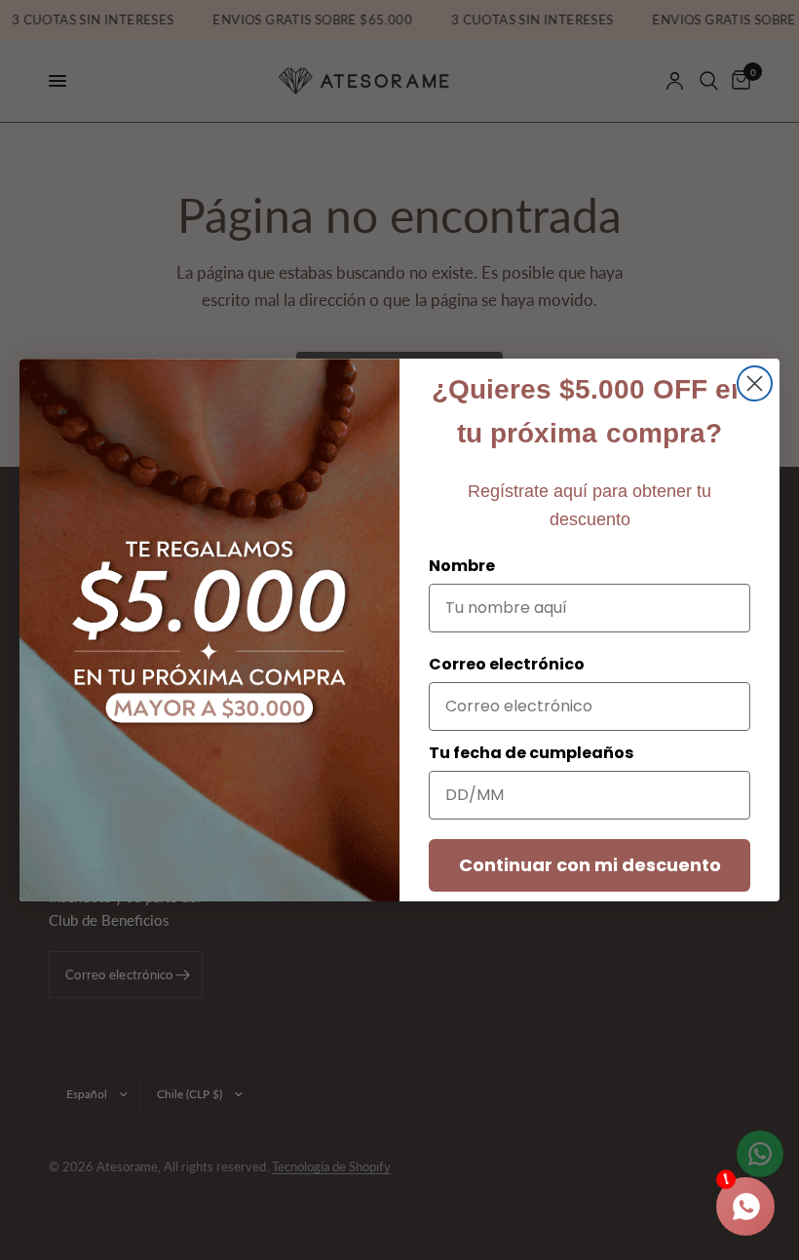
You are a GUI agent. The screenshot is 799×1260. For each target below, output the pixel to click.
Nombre (462, 565)
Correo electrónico (507, 664)
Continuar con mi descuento (590, 865)
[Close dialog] (755, 383)
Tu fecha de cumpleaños (531, 753)
